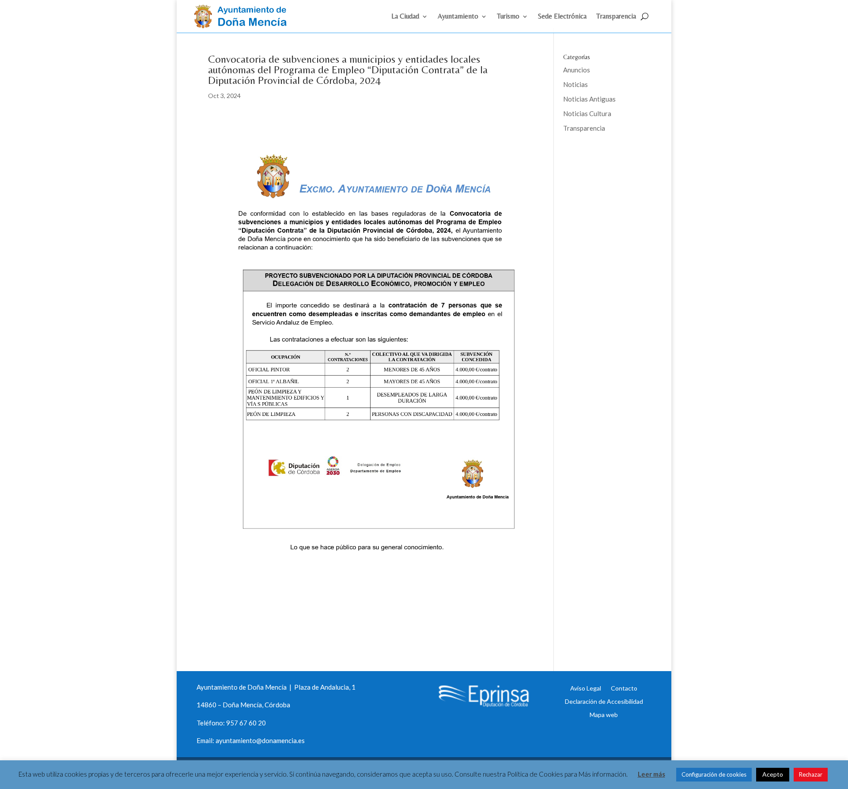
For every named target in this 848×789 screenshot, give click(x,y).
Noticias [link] (575, 84)
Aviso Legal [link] (585, 687)
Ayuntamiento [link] (458, 16)
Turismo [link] (508, 16)
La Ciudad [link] (405, 16)
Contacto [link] (624, 687)
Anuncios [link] (576, 70)
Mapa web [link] (604, 714)
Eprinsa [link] (596, 156)
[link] (244, 26)
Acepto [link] (772, 774)
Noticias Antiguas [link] (589, 99)
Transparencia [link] (616, 16)
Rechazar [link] (810, 774)
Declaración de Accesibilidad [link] (604, 701)
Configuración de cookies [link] (713, 774)
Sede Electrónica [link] (562, 16)
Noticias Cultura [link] (587, 113)
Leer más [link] (651, 774)
